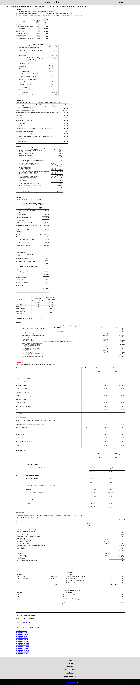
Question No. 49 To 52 (22, 652)
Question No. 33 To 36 (22, 645)
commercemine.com (70, 682)
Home (121, 2)
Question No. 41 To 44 (22, 648)
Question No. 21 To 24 (22, 639)
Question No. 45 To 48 (22, 650)
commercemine (51, 2)
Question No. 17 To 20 (22, 638)
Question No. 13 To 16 (22, 636)
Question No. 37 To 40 (22, 646)
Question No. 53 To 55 (22, 653)
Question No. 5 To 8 (21, 632)
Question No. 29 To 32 (22, 643)
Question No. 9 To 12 (22, 634)
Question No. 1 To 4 (21, 631)
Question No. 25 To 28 (22, 641)
